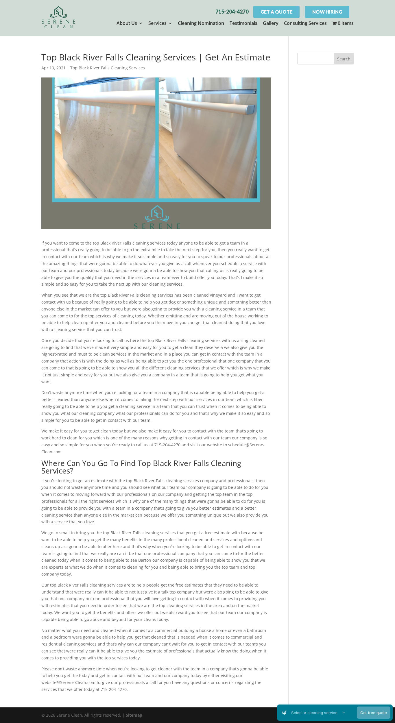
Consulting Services (305, 23)
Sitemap (134, 715)
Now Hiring (327, 11)
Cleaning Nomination (201, 23)
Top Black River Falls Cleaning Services (107, 68)
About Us (127, 23)
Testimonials (243, 23)
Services (157, 23)
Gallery (270, 23)
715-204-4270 (231, 11)
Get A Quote (276, 11)
